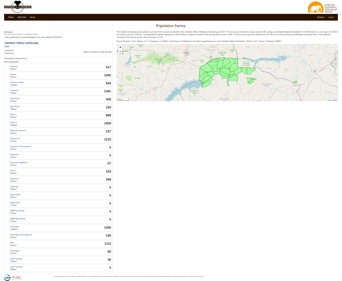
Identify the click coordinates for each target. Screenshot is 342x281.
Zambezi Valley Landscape (21, 42)
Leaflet (329, 100)
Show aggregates (11, 62)
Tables (11, 17)
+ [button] (120, 47)
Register (320, 17)
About (32, 17)
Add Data (22, 17)
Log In (331, 17)
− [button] (120, 51)
